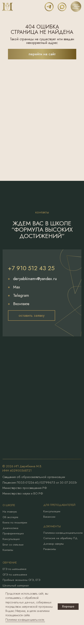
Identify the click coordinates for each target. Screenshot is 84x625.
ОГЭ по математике (15, 575)
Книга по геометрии (15, 522)
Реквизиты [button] (49, 549)
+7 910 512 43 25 (31, 268)
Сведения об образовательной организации (33, 477)
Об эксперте (10, 517)
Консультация (11, 539)
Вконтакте (21, 304)
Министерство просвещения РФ (24, 488)
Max (16, 287)
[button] (31, 315)
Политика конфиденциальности (63, 533)
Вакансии (49, 517)
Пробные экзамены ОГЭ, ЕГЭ (21, 580)
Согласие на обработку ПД (60, 538)
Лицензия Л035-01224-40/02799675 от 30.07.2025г (39, 482)
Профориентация (13, 533)
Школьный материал (16, 585)
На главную (10, 512)
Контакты (8, 550)
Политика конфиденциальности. (25, 620)
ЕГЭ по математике (14, 569)
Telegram (21, 295)
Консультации (51, 511)
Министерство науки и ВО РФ (22, 493)
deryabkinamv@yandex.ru (35, 279)
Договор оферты (53, 544)
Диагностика (10, 528)
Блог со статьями (13, 545)
